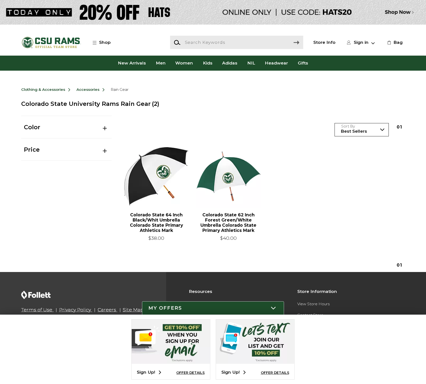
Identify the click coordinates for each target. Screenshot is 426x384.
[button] (104, 42)
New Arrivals (132, 62)
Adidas (229, 62)
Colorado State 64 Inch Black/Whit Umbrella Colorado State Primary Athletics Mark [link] (156, 222)
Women (184, 62)
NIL (251, 62)
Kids (208, 62)
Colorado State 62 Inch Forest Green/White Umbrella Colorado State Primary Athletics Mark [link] (228, 222)
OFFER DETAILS (190, 373)
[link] (394, 42)
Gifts (303, 62)
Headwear (276, 62)
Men (161, 62)
